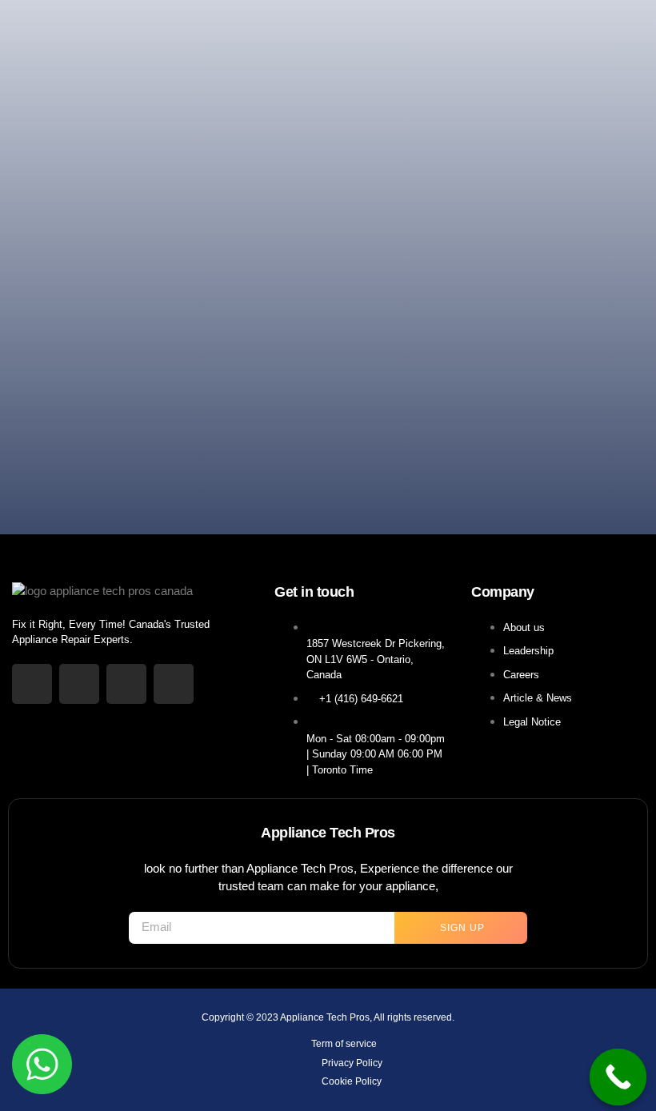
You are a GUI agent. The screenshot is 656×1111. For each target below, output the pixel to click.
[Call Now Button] (618, 1077)
